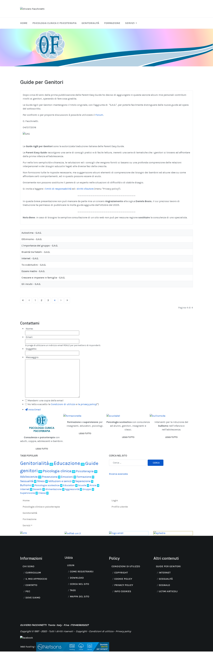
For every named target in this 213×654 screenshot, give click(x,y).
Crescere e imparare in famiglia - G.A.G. (43, 277)
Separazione (82, 481)
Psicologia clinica (57, 471)
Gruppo (87, 489)
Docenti (37, 489)
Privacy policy (123, 631)
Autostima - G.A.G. (31, 232)
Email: (29, 337)
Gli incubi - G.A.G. (31, 283)
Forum (99, 114)
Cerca (156, 462)
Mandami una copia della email (45, 400)
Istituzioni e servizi (60, 481)
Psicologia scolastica (47, 485)
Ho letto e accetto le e (63, 404)
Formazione (84, 476)
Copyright (81, 631)
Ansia (93, 485)
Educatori (69, 485)
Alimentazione (53, 489)
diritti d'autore (85, 188)
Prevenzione (49, 476)
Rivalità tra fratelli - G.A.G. (36, 251)
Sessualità (26, 481)
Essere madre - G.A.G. (33, 271)
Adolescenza (29, 476)
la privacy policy (87, 404)
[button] (131, 23)
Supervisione (27, 492)
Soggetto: (31, 348)
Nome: (29, 328)
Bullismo (25, 485)
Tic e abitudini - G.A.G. (34, 264)
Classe (42, 492)
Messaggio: (32, 357)
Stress (41, 481)
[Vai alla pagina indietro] (29, 300)
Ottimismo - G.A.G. (32, 239)
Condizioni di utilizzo (63, 404)
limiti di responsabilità (57, 188)
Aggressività (72, 489)
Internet (24, 489)
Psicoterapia (85, 471)
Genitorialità (34, 463)
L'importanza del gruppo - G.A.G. (40, 245)
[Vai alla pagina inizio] (23, 300)
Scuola (82, 485)
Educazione (67, 463)
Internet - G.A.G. (30, 258)
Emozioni (67, 476)
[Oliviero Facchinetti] (32, 8)
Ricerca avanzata (118, 473)
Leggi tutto (42, 448)
